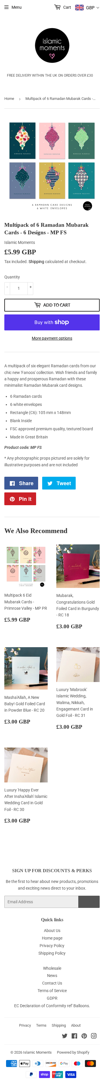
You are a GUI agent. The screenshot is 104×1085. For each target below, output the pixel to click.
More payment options (52, 338)
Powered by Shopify (73, 1052)
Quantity (12, 277)
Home (9, 98)
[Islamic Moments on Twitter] (65, 1036)
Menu (17, 7)
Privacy (25, 1025)
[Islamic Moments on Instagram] (94, 1036)
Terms (41, 1025)
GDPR (52, 998)
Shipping (36, 261)
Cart (66, 7)
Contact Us (52, 983)
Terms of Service (52, 990)
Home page (52, 938)
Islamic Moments (37, 1052)
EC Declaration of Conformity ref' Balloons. (52, 1005)
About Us (52, 930)
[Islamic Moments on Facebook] (74, 1036)
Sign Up (89, 902)
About (76, 1025)
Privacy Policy (52, 945)
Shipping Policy (52, 953)
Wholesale (52, 968)
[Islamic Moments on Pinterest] (84, 1036)
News (52, 975)
